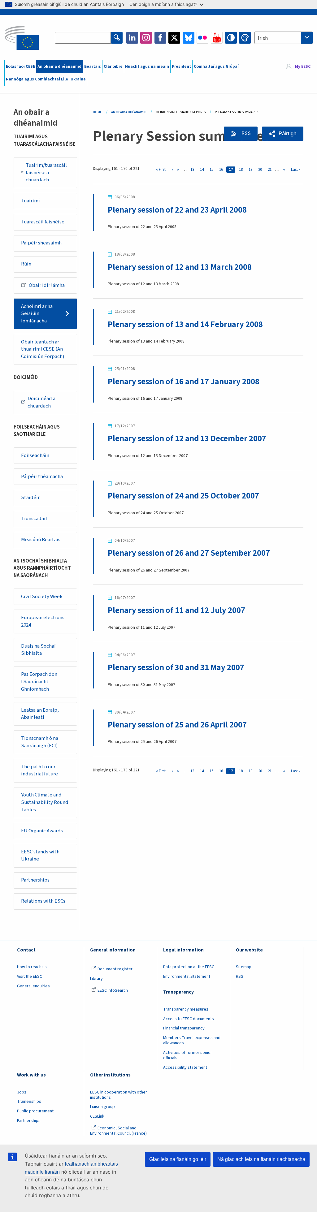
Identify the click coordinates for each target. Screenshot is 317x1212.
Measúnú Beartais (40, 539)
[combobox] (283, 38)
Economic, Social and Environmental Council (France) (119, 1131)
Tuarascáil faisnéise (42, 222)
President (181, 66)
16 (222, 169)
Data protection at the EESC (188, 967)
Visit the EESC (29, 976)
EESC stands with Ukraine (40, 855)
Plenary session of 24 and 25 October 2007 (183, 496)
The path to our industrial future (39, 770)
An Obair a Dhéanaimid (128, 112)
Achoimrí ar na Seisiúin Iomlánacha (37, 314)
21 (271, 169)
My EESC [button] (302, 66)
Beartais (92, 66)
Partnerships (35, 880)
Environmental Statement (186, 976)
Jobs (21, 1092)
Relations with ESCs (43, 901)
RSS (246, 133)
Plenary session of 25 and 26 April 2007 (177, 725)
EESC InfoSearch (113, 990)
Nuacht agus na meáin (147, 66)
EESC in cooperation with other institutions (118, 1095)
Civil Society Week (42, 596)
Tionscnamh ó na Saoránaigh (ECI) (39, 742)
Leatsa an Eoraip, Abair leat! (40, 713)
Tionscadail (34, 518)
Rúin (26, 264)
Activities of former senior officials (187, 1055)
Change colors (245, 38)
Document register (115, 969)
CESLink (97, 1116)
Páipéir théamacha (42, 476)
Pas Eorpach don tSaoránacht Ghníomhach (39, 681)
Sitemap (243, 967)
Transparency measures (185, 1009)
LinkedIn (132, 38)
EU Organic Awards (42, 831)
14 (203, 169)
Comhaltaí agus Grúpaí (216, 66)
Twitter (174, 38)
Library (96, 979)
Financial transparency (184, 1028)
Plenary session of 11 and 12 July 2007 (176, 610)
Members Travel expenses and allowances (191, 1040)
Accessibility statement (185, 1067)
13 (193, 169)
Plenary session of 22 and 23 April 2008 (177, 210)
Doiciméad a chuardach (41, 402)
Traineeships (29, 1101)
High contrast (231, 38)
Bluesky (188, 38)
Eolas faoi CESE (20, 66)
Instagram (146, 38)
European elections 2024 (42, 621)
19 (251, 169)
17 (232, 169)
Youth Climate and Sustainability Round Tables (44, 802)
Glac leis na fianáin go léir (177, 1159)
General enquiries (33, 986)
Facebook (160, 38)
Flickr (202, 38)
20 (261, 169)
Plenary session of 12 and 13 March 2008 (180, 267)
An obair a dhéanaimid (59, 66)
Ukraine (78, 79)
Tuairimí (30, 201)
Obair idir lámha (47, 285)
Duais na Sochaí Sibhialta (38, 649)
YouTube (217, 38)
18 (242, 169)
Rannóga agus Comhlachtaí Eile (37, 79)
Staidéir (30, 497)
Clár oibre (113, 66)
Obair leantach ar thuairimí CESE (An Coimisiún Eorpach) (42, 349)
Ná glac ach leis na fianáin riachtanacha (261, 1159)
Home (97, 112)
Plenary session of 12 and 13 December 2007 (187, 439)
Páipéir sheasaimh (41, 243)
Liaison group (102, 1107)
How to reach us (32, 967)
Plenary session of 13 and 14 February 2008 (185, 324)
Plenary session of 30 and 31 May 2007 (176, 668)
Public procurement (35, 1111)
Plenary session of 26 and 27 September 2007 (189, 553)
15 (212, 169)
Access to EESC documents (188, 1019)
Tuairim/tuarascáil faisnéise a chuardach (46, 172)
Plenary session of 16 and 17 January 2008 (183, 382)
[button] (282, 134)
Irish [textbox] (263, 38)
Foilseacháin (35, 455)
